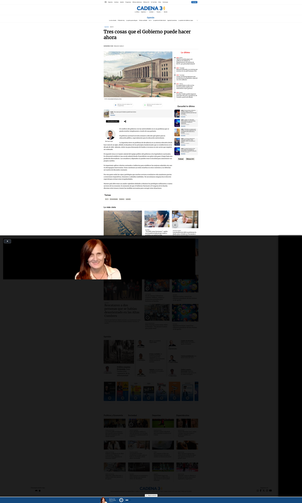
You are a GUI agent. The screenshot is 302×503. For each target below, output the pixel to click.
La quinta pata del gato (131, 20)
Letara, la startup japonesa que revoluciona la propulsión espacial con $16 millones (186, 78)
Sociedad (147, 229)
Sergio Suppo (110, 141)
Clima (159, 2)
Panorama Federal (177, 230)
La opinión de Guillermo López (185, 20)
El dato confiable (143, 20)
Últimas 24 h (146, 2)
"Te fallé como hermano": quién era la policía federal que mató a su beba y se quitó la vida (156, 233)
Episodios (112, 115)
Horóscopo (165, 2)
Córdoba (151, 12)
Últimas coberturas (137, 2)
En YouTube (154, 2)
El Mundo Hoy (121, 20)
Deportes (110, 2)
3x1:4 (150, 20)
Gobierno (121, 199)
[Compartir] (125, 121)
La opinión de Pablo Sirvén (159, 20)
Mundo (165, 12)
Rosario (159, 12)
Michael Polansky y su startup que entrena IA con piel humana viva (187, 70)
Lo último (186, 52)
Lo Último (137, 12)
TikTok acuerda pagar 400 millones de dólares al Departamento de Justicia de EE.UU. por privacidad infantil (185, 61)
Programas (128, 2)
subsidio (128, 199)
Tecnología (181, 68)
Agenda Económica (172, 20)
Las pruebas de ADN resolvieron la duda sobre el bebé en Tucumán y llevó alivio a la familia (184, 234)
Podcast (180, 159)
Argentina (143, 12)
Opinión (122, 2)
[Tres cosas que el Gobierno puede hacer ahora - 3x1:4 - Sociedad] (106, 113)
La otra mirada (112, 20)
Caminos (116, 2)
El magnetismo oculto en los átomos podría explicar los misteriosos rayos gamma (185, 86)
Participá (194, 2)
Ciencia (181, 83)
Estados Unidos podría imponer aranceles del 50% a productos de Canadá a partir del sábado (186, 95)
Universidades (114, 199)
